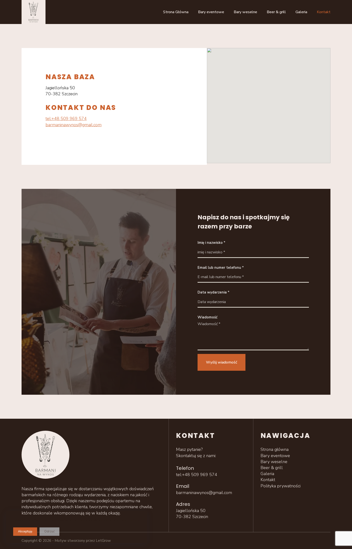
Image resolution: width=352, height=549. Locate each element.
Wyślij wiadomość (221, 362)
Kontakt (323, 12)
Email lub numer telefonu (221, 267)
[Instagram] (328, 540)
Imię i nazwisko (211, 242)
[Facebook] (319, 540)
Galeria (301, 12)
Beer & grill (276, 12)
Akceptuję (25, 531)
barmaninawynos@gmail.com (73, 125)
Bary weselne (245, 12)
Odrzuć (49, 531)
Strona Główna (175, 12)
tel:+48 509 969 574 (66, 118)
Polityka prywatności (281, 486)
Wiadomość (207, 317)
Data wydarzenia (213, 292)
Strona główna (275, 449)
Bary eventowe (211, 12)
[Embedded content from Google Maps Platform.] (268, 105)
